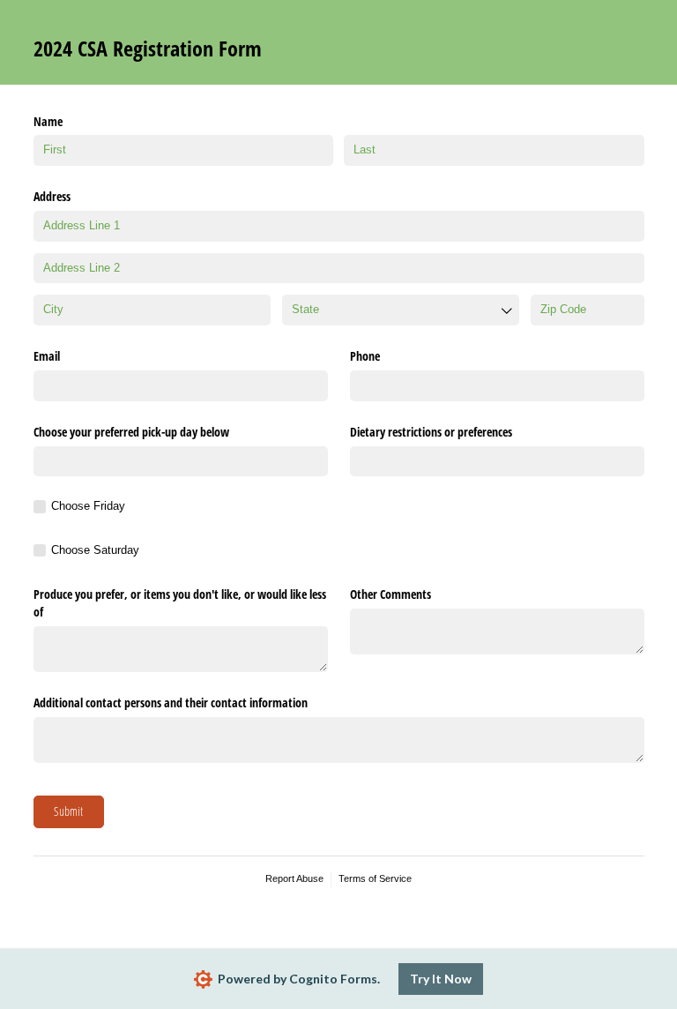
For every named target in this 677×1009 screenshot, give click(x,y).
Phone (365, 356)
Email (46, 356)
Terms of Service (375, 878)
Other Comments (390, 594)
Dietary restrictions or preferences (431, 431)
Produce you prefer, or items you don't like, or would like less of (179, 603)
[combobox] (401, 310)
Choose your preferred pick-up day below (131, 431)
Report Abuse (294, 878)
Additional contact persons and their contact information (170, 702)
